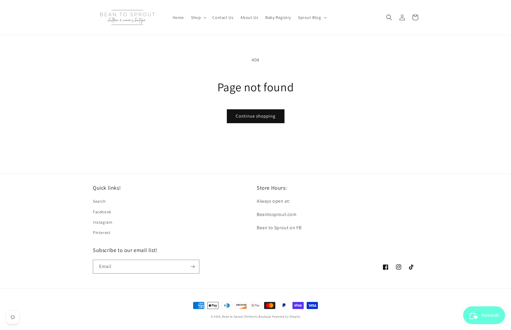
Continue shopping (256, 116)
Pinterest (101, 232)
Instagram (102, 222)
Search (99, 201)
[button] (198, 17)
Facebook (102, 211)
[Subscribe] (192, 267)
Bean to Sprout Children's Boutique (246, 316)
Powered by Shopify (286, 316)
